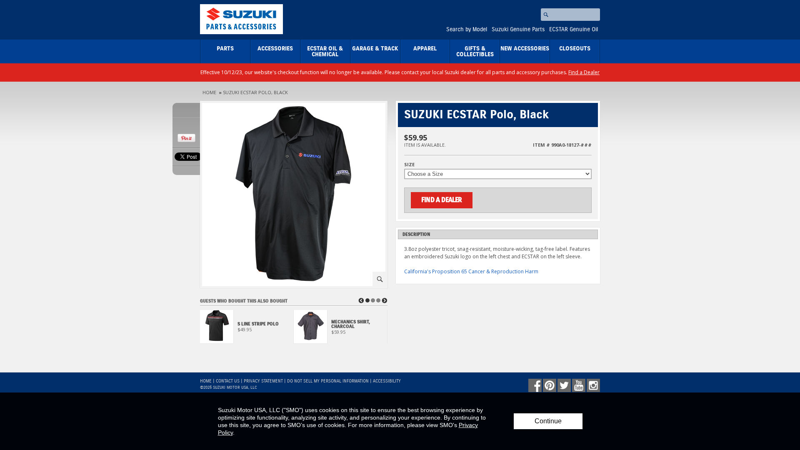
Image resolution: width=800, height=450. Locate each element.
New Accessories (524, 48)
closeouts (574, 48)
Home (209, 92)
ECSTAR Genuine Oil (573, 29)
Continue (548, 421)
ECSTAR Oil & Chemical (325, 51)
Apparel (425, 48)
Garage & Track (375, 48)
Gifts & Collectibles (475, 51)
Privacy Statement (263, 381)
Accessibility (387, 381)
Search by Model (466, 29)
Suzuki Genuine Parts (518, 29)
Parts (225, 48)
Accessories (275, 48)
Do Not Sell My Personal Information (328, 381)
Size (409, 164)
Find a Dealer (584, 72)
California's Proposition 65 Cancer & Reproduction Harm (471, 271)
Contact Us (228, 381)
